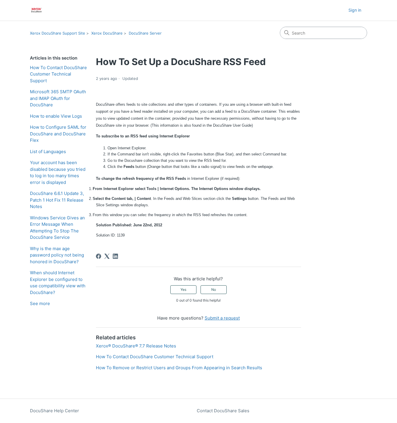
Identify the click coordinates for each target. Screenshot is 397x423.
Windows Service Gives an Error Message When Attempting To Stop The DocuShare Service (57, 227)
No (213, 289)
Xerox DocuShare (107, 33)
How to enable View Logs (56, 116)
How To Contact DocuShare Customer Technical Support (58, 74)
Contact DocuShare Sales (223, 410)
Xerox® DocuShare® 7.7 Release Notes (136, 346)
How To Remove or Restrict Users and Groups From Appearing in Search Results (179, 367)
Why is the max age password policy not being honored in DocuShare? (57, 255)
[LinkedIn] (115, 256)
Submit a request (222, 318)
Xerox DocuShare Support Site (57, 33)
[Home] (37, 10)
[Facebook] (98, 256)
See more (40, 303)
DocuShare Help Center (54, 410)
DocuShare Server (145, 33)
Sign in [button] (354, 10)
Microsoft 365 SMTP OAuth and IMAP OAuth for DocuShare (58, 98)
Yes (183, 289)
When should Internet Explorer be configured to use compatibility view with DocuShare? (57, 282)
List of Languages (48, 151)
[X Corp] (107, 256)
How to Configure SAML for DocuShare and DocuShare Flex (58, 133)
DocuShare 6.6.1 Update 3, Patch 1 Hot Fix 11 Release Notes (57, 200)
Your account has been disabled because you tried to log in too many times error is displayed (57, 172)
